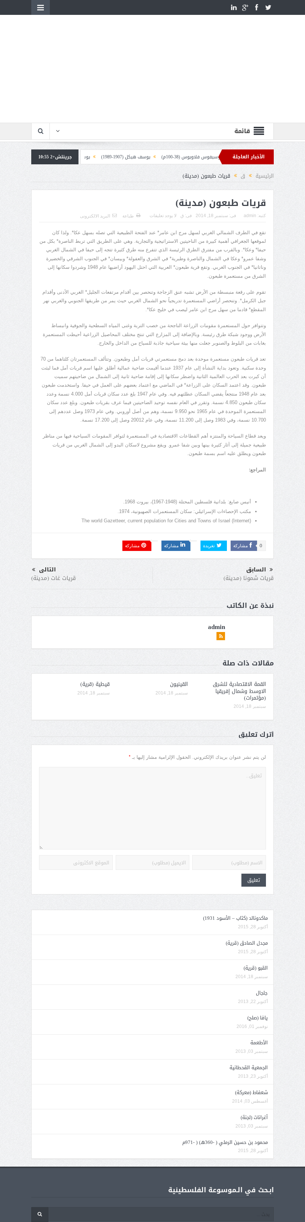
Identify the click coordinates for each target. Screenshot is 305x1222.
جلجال (262, 947)
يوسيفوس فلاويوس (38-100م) (215, 111)
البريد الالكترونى (95, 170)
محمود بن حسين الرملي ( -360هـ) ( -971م (225, 1096)
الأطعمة (259, 997)
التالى (47, 524)
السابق (256, 524)
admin (250, 170)
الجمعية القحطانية (248, 1021)
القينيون (179, 638)
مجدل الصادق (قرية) (247, 897)
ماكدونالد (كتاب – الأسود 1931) (235, 872)
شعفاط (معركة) (251, 1046)
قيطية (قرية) (95, 638)
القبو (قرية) (256, 922)
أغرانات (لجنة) (254, 1071)
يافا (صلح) (257, 972)
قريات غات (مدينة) (53, 532)
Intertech (175, 1206)
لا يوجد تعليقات (163, 170)
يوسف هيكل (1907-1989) (149, 111)
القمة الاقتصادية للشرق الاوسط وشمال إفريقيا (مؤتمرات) (239, 645)
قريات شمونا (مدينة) (249, 532)
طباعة (128, 170)
